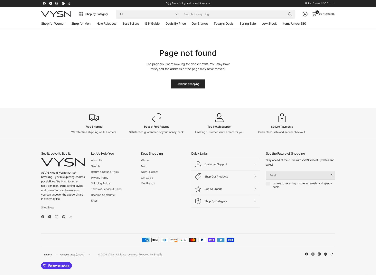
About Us (96, 160)
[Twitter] (50, 3)
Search (95, 166)
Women (145, 160)
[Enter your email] (331, 175)
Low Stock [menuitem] (269, 23)
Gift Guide (147, 177)
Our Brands (148, 183)
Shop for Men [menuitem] (81, 23)
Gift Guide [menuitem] (152, 23)
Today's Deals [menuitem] (224, 23)
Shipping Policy (100, 183)
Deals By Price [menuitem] (175, 23)
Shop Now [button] (47, 207)
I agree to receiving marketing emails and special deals (302, 185)
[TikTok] (69, 3)
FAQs (94, 200)
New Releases (149, 171)
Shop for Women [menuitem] (53, 23)
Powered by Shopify (150, 254)
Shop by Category (96, 14)
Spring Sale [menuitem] (248, 23)
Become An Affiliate (103, 195)
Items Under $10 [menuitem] (294, 23)
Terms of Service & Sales (106, 189)
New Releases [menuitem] (107, 23)
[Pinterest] (63, 3)
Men (143, 166)
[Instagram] (57, 3)
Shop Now (204, 3)
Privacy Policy (99, 177)
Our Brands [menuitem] (200, 23)
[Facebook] (44, 3)
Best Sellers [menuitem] (130, 23)
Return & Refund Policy (105, 171)
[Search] (290, 14)
